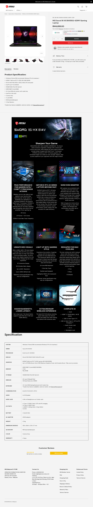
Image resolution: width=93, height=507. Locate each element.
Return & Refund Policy (66, 486)
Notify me (70, 43)
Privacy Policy (80, 475)
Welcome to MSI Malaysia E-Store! (45, 1)
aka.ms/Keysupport (38, 105)
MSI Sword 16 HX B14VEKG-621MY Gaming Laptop (31, 13)
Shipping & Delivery (65, 484)
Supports (82, 10)
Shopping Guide (64, 478)
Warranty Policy (64, 489)
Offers (18, 10)
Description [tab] (8, 69)
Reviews (16, 69)
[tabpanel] (25, 89)
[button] (86, 6)
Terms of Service (64, 492)
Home (6, 13)
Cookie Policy (80, 472)
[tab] (16, 69)
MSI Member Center (65, 472)
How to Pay (63, 481)
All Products (9, 10)
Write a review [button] (59, 453)
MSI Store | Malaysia (12, 501)
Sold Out (76, 38)
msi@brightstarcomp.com (42, 474)
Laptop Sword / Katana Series (15, 13)
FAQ (61, 475)
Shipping (61, 28)
